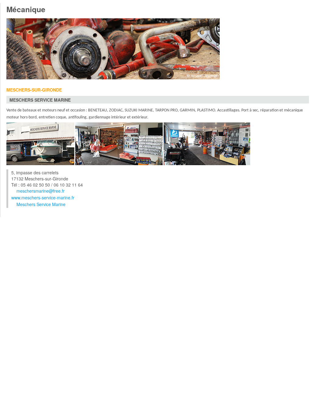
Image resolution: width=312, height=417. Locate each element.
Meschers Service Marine (41, 204)
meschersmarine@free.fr (40, 191)
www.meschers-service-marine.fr (42, 197)
